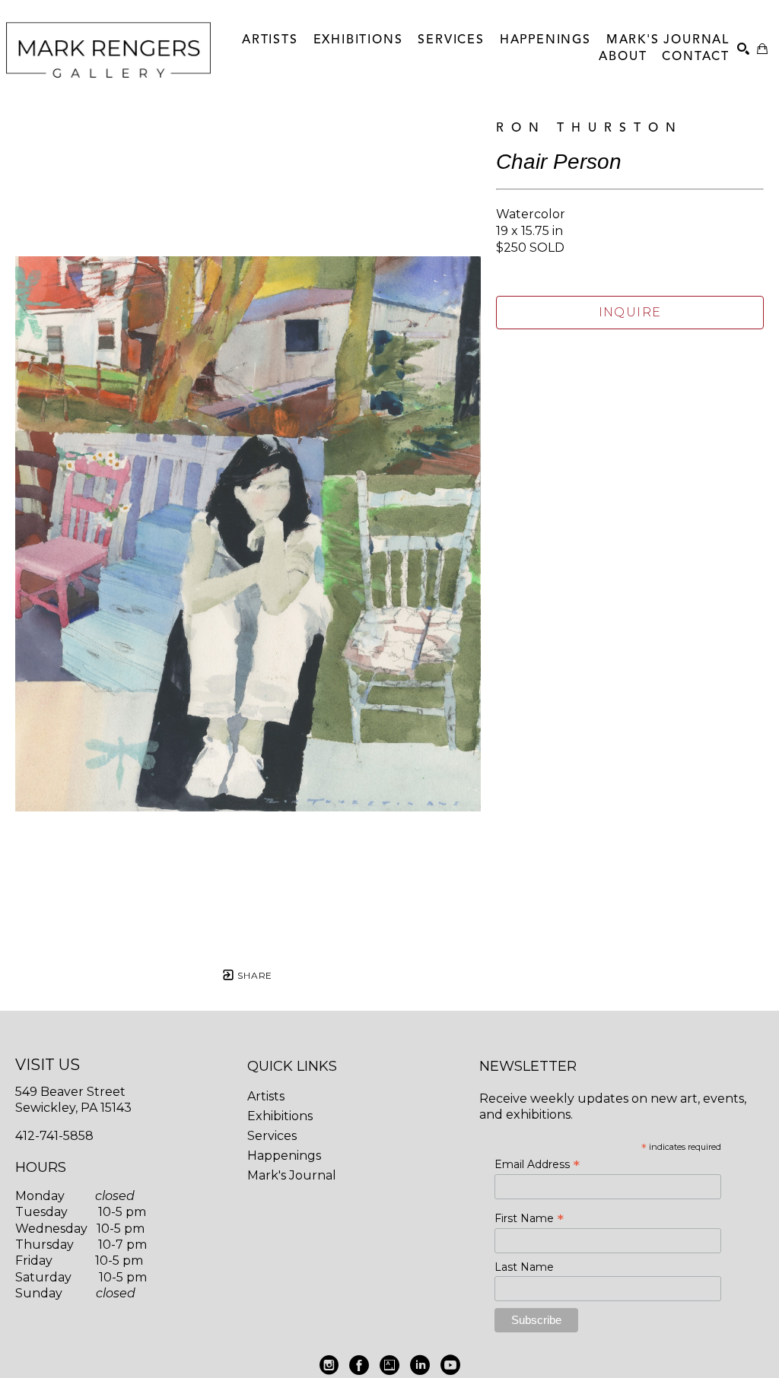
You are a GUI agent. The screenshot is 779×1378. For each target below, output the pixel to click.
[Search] (743, 49)
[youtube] (450, 1365)
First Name (529, 1218)
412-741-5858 (54, 1136)
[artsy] (389, 1365)
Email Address (537, 1164)
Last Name (524, 1267)
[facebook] (359, 1365)
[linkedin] (420, 1365)
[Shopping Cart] (762, 49)
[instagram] (329, 1365)
